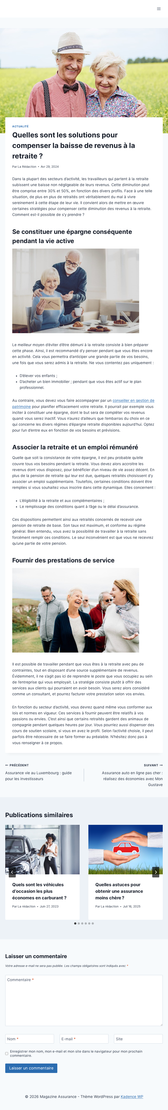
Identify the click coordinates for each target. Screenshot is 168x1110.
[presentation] (42, 850)
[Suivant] (155, 872)
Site (119, 1039)
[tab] (75, 923)
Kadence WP (132, 1096)
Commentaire (20, 980)
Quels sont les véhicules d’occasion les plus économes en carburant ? (39, 891)
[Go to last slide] (12, 872)
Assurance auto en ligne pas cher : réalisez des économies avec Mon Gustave (132, 775)
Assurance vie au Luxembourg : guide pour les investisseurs (38, 772)
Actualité (20, 126)
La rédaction (26, 906)
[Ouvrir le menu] (159, 8)
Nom (13, 1039)
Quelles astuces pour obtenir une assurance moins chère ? (119, 891)
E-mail (68, 1039)
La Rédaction (27, 166)
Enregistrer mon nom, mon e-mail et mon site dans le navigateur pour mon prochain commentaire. (76, 1053)
